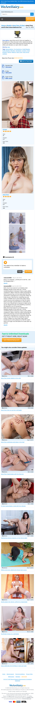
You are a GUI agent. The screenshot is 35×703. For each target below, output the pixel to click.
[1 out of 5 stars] (15, 58)
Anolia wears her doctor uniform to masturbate (14, 602)
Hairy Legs (19, 52)
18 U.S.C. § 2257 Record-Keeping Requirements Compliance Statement (17, 680)
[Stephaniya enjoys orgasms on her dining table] (17, 522)
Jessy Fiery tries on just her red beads (11, 410)
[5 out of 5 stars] (22, 58)
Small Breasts (26, 49)
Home (3, 25)
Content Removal (26, 699)
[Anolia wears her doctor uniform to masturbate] (17, 586)
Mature (14, 52)
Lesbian (4, 54)
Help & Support (10, 674)
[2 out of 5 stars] (17, 58)
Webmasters (11, 676)
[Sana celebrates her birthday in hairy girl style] (17, 650)
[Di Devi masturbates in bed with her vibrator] (17, 490)
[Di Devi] (17, 104)
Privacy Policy (29, 674)
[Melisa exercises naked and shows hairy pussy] (17, 554)
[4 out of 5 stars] (20, 58)
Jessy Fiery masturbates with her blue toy (12, 474)
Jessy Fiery (16, 25)
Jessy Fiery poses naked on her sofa (11, 378)
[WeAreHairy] (17, 685)
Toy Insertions (18, 49)
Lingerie (24, 50)
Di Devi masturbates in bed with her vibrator (13, 506)
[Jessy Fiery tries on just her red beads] (17, 394)
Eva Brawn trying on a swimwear (10, 634)
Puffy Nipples (6, 50)
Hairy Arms (26, 52)
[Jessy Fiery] (17, 170)
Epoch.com (11, 696)
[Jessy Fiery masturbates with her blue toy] (17, 458)
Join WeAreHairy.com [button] (11, 340)
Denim (9, 52)
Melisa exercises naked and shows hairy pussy (14, 570)
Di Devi (22, 25)
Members (18, 676)
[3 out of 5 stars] (18, 58)
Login (20, 271)
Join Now (28, 271)
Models (9, 25)
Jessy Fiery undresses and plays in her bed (12, 442)
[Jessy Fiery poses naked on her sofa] (17, 362)
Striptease (18, 50)
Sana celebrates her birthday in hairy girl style (13, 666)
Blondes (12, 50)
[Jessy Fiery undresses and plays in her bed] (17, 426)
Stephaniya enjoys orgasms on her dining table (14, 538)
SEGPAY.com (30, 697)
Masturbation (9, 49)
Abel (8, 47)
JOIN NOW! (30, 19)
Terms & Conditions (20, 674)
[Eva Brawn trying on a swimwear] (17, 618)
